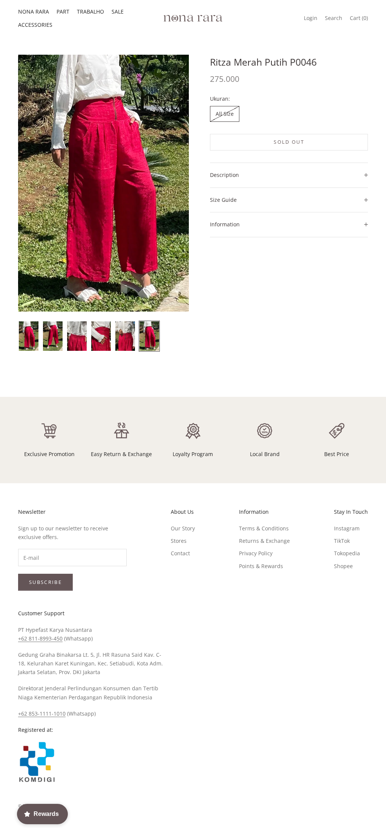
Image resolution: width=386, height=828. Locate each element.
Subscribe (45, 582)
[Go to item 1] (28, 336)
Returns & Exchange (264, 540)
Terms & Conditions (264, 528)
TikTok (342, 540)
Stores (179, 540)
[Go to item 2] (52, 336)
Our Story (183, 528)
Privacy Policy (256, 553)
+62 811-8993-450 (40, 638)
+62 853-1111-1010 (42, 713)
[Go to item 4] (101, 336)
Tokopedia (347, 553)
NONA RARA (33, 11)
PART (63, 11)
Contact (180, 553)
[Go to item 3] (76, 336)
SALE (118, 11)
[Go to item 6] (149, 336)
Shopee (343, 566)
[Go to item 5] (125, 336)
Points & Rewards (261, 566)
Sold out (289, 141)
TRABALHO (90, 11)
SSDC (361, 805)
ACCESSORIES (35, 24)
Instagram (347, 528)
